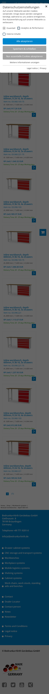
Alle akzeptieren (24, 41)
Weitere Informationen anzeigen (24, 62)
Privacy (43, 68)
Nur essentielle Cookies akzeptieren (24, 56)
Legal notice (32, 68)
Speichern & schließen (24, 48)
